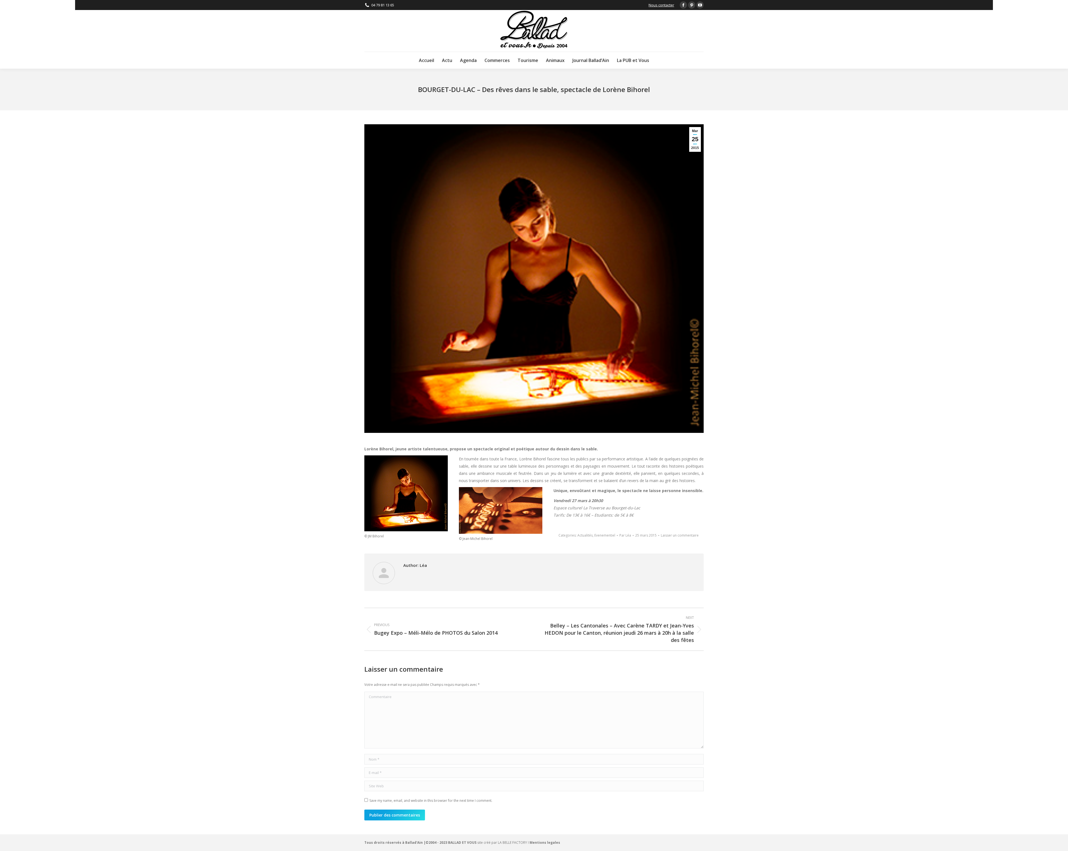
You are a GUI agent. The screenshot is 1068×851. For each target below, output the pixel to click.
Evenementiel (604, 535)
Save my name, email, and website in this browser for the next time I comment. (430, 800)
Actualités (585, 535)
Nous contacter (661, 5)
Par (625, 535)
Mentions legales (545, 842)
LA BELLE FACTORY (512, 842)
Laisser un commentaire (680, 535)
